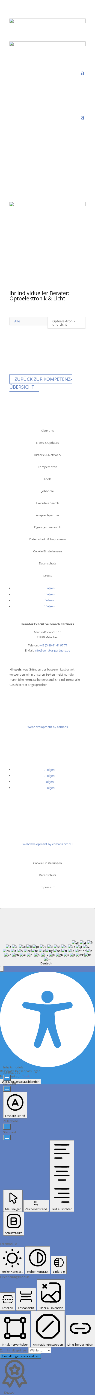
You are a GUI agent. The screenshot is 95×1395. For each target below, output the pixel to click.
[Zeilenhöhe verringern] (7, 1137)
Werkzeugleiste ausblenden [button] (20, 1082)
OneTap (27, 1076)
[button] (2, 969)
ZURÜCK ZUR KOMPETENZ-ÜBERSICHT (40, 383)
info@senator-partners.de (52, 650)
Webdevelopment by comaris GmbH (48, 844)
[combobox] (47, 937)
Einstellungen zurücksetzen (20, 1356)
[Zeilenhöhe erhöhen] (7, 1127)
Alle (17, 321)
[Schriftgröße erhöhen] (7, 1078)
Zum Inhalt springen (14, 1350)
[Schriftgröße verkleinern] (7, 1089)
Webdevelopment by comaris (47, 727)
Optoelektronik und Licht (63, 323)
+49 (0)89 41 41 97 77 (53, 645)
